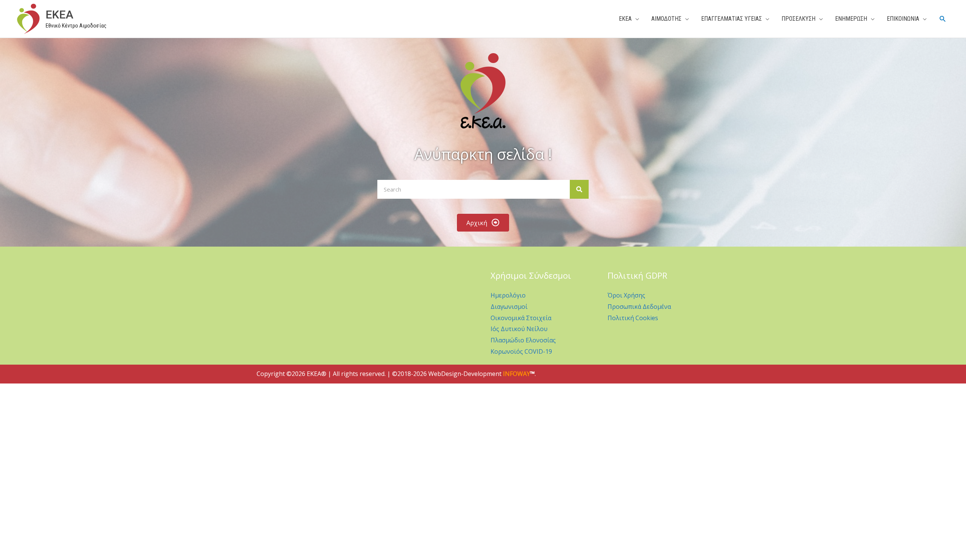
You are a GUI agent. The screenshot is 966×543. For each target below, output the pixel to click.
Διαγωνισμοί (509, 306)
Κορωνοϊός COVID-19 (521, 351)
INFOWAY (516, 374)
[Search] (579, 189)
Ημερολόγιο (508, 295)
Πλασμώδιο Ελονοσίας (523, 340)
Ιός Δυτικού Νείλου (519, 329)
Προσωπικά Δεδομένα (639, 306)
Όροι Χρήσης (626, 295)
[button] (943, 19)
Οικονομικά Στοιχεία (521, 318)
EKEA (59, 14)
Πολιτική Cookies (633, 318)
